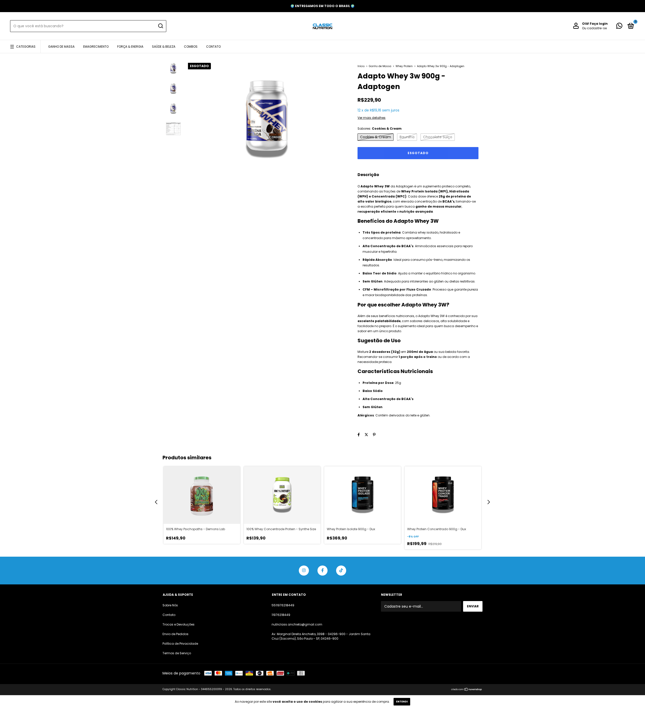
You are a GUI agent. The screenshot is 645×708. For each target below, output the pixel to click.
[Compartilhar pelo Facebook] (359, 434)
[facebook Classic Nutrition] (322, 570)
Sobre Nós (170, 605)
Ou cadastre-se (594, 28)
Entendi (402, 701)
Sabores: (380, 128)
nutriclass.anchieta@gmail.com (297, 624)
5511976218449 (283, 605)
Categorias (26, 46)
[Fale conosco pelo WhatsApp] (619, 27)
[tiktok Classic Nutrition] (341, 570)
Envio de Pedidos (175, 634)
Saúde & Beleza (163, 46)
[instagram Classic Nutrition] (304, 570)
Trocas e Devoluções (179, 624)
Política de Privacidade (180, 643)
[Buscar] (160, 26)
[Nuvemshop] (466, 689)
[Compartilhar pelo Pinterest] (374, 434)
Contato (213, 46)
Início (361, 66)
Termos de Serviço (177, 653)
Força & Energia (130, 46)
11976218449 (281, 615)
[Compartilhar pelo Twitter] (366, 434)
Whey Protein (404, 66)
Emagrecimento (96, 46)
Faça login (599, 23)
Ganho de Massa (61, 46)
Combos (191, 46)
